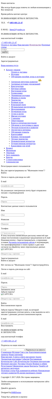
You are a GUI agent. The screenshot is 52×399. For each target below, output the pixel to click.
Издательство (35, 45)
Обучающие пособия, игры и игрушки (27, 77)
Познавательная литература (23, 141)
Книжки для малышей (20, 137)
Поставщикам (36, 359)
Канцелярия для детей (20, 146)
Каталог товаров (13, 70)
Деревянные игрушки (20, 95)
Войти (4, 173)
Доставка (21, 364)
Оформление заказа (20, 366)
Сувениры (15, 118)
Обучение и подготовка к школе (25, 125)
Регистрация (6, 366)
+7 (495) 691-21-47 (9, 42)
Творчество (16, 100)
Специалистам (12, 162)
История (15, 352)
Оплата (29, 364)
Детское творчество (19, 139)
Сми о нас (24, 352)
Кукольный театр (18, 105)
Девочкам (10, 153)
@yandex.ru (20, 29)
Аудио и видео (17, 114)
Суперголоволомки (14, 159)
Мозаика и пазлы (18, 98)
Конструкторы (17, 86)
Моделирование (18, 109)
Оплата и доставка (9, 45)
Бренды (9, 157)
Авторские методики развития (24, 82)
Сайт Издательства (21, 361)
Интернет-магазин (9, 364)
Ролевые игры (17, 102)
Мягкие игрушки (18, 116)
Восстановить (7, 326)
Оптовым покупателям (40, 361)
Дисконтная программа (11, 359)
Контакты (34, 366)
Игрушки (15, 74)
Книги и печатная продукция (23, 123)
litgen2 (12, 29)
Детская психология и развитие (24, 127)
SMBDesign (16, 392)
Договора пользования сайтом (21, 242)
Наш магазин (23, 45)
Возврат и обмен (40, 364)
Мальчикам (11, 150)
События (25, 359)
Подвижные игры (19, 111)
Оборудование (17, 121)
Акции (38, 357)
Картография (16, 134)
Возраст (9, 148)
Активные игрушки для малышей (25, 84)
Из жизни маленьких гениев (29, 373)
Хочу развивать (12, 155)
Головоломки (17, 93)
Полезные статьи (8, 370)
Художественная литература (23, 143)
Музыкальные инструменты (23, 107)
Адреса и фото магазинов (24, 357)
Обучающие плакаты (20, 132)
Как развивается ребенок (27, 370)
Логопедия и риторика (21, 130)
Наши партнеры (16, 354)
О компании (6, 352)
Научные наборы (18, 89)
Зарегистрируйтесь (40, 265)
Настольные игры (19, 91)
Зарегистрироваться (9, 258)
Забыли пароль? (8, 292)
